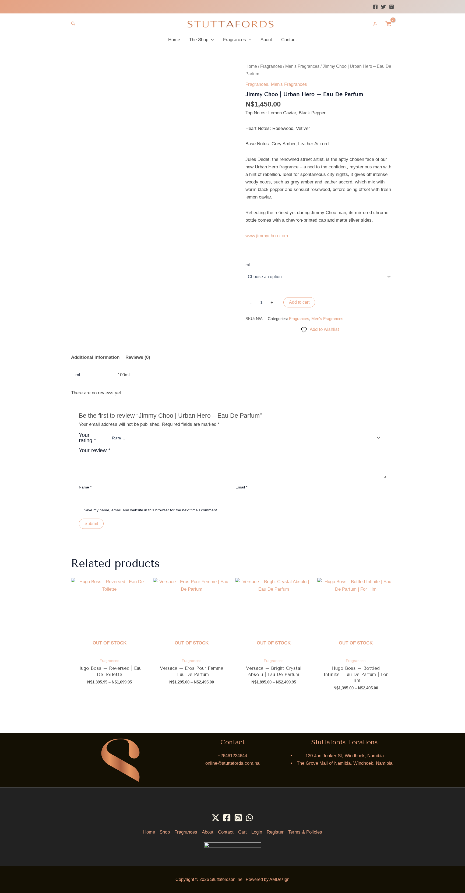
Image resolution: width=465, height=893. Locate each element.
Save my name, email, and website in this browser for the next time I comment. (151, 510)
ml (247, 264)
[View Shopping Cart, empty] (388, 24)
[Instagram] (391, 6)
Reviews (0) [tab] (137, 357)
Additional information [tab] (95, 357)
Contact (226, 832)
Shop (165, 832)
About (207, 832)
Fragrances (271, 66)
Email (241, 487)
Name (85, 487)
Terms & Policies (305, 832)
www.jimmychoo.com (266, 235)
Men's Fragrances (302, 66)
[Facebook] (375, 6)
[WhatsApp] (249, 818)
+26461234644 (232, 755)
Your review (94, 450)
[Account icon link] (375, 24)
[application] (211, 39)
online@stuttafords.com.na (232, 763)
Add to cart (299, 302)
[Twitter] (383, 6)
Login (256, 832)
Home (251, 66)
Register (275, 832)
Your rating (87, 437)
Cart (242, 832)
